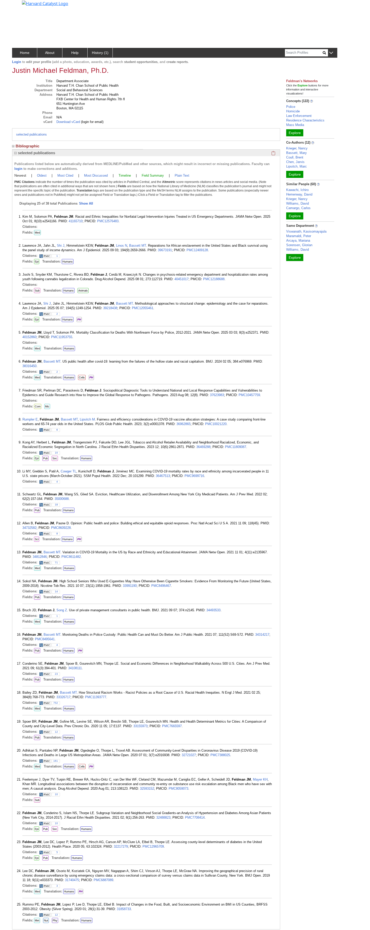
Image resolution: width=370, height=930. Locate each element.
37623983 (217, 395)
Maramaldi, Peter (298, 236)
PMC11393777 (95, 697)
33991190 (130, 586)
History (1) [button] (100, 53)
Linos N (121, 245)
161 (55, 760)
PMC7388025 (220, 755)
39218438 (110, 308)
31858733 (124, 909)
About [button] (49, 53)
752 (55, 702)
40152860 (29, 337)
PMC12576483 (108, 221)
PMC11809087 (235, 447)
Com (38, 406)
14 (56, 591)
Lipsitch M (87, 419)
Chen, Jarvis (295, 162)
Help (75, 53)
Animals (83, 290)
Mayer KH (260, 779)
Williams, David (297, 203)
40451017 (181, 279)
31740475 (72, 880)
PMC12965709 (153, 846)
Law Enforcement (299, 116)
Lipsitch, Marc (296, 166)
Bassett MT (137, 245)
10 (56, 452)
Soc (54, 458)
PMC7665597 (172, 726)
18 (56, 504)
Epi (37, 261)
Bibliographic (27, 146)
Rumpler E (30, 419)
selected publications (31, 134)
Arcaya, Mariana (298, 240)
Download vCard (68, 122)
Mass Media (295, 125)
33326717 (63, 697)
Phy (55, 920)
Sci (37, 539)
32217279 (121, 846)
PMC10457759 (249, 395)
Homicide (293, 111)
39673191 (165, 250)
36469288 (203, 447)
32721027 (189, 755)
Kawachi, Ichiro (297, 190)
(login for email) (91, 122)
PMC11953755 (61, 337)
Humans (67, 261)
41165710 (76, 221)
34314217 (262, 634)
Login (16, 62)
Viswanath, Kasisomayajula (306, 231)
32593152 (147, 788)
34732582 (29, 528)
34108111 (75, 668)
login (18, 169)
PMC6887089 (103, 880)
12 (56, 731)
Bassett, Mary (296, 153)
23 (56, 673)
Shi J (60, 245)
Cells (82, 377)
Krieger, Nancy (297, 148)
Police (290, 107)
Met (37, 920)
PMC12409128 (197, 250)
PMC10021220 (216, 424)
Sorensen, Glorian (299, 245)
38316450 (29, 366)
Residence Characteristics (305, 120)
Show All (86, 203)
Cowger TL (68, 471)
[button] (331, 53)
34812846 (40, 557)
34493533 (213, 610)
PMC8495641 (45, 639)
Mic (47, 406)
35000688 (62, 499)
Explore (295, 133)
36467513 (163, 476)
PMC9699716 (194, 476)
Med (37, 232)
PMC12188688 (214, 279)
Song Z (61, 610)
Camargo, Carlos (298, 208)
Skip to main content (21, 6)
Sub (37, 290)
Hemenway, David (299, 194)
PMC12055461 (142, 308)
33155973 (140, 726)
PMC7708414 (195, 817)
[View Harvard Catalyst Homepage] (45, 3)
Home (24, 53)
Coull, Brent (294, 157)
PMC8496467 (161, 586)
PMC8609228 (61, 528)
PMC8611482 (71, 557)
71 (56, 562)
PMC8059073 (178, 788)
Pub (45, 458)
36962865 (183, 424)
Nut (46, 920)
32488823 (163, 817)
